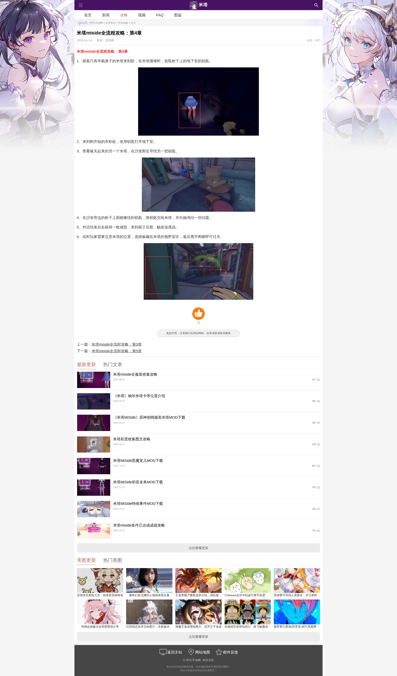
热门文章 (112, 364)
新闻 (106, 15)
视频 (142, 15)
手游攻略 (123, 22)
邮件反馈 (230, 652)
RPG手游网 (96, 22)
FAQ (160, 15)
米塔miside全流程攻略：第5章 (117, 351)
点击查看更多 (198, 548)
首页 (88, 15)
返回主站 (174, 652)
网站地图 (202, 652)
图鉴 (178, 15)
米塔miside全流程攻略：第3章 (117, 344)
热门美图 (112, 560)
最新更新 (86, 364)
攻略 (124, 15)
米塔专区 (110, 22)
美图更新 (86, 560)
